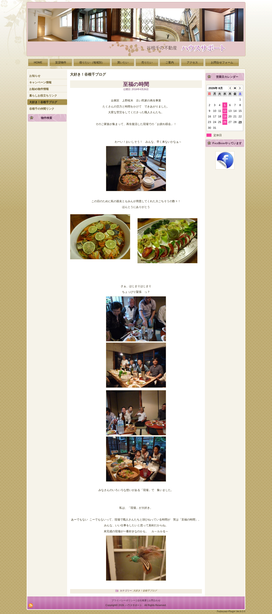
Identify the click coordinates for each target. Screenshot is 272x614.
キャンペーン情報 (40, 82)
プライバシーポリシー (123, 600)
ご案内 (169, 62)
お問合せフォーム (222, 62)
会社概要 (142, 600)
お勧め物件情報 (39, 89)
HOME (38, 62)
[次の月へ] (240, 88)
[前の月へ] (230, 88)
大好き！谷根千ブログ (43, 102)
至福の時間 (136, 84)
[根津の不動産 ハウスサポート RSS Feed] (30, 605)
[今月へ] (235, 88)
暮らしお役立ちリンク (43, 95)
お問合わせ (154, 600)
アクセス (192, 62)
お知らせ (34, 75)
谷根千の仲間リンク (41, 108)
